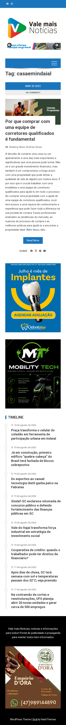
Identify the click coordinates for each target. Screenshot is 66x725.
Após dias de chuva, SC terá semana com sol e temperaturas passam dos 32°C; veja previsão (34, 576)
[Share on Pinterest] (40, 250)
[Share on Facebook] (31, 250)
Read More (33, 240)
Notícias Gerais (34, 147)
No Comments (33, 93)
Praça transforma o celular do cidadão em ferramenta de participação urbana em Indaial (33, 434)
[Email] (44, 250)
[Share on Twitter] (36, 250)
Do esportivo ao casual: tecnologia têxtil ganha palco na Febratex (34, 483)
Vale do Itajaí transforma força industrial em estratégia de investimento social (33, 532)
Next (56, 45)
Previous (9, 45)
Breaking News (17, 147)
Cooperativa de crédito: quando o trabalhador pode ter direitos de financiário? (35, 554)
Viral (34, 719)
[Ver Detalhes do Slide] (33, 46)
